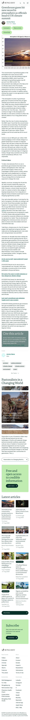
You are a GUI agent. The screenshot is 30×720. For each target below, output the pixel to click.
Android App (19, 702)
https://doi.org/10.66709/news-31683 (13, 345)
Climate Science (19, 366)
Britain (14, 23)
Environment (6, 369)
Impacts (18, 665)
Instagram (19, 683)
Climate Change (7, 366)
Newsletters (19, 668)
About (17, 658)
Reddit (18, 695)
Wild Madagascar (7, 680)
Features (4, 670)
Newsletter (11, 637)
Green (15, 369)
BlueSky (18, 697)
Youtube (18, 685)
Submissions (19, 670)
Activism (5, 363)
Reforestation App (7, 687)
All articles (6, 613)
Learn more (11, 486)
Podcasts (4, 660)
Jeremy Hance (11, 22)
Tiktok (18, 692)
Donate (18, 663)
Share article (17, 28)
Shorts (4, 668)
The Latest (5, 672)
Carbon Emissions (16, 363)
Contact (18, 660)
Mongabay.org (6, 685)
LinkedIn (18, 680)
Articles (4, 663)
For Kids (4, 683)
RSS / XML (19, 707)
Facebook (18, 690)
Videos (3, 658)
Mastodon (19, 700)
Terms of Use (19, 672)
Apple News (19, 705)
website (4, 210)
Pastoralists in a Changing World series (15, 459)
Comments (6, 28)
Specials (4, 665)
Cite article (6, 32)
